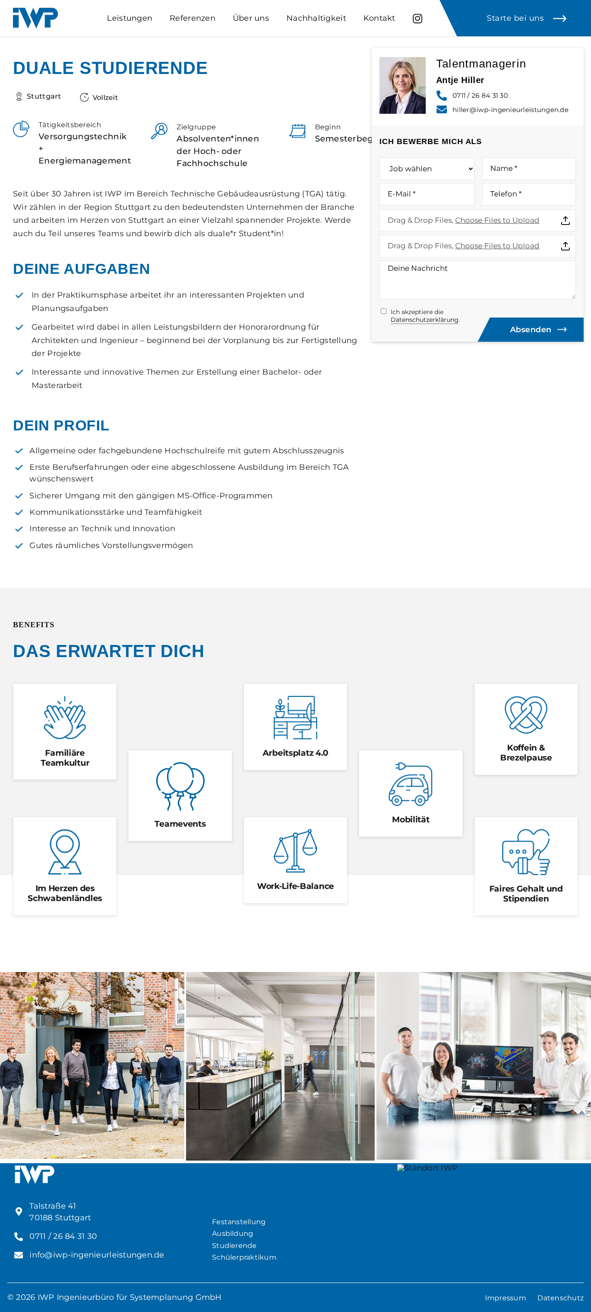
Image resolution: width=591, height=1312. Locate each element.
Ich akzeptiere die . (425, 316)
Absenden (531, 329)
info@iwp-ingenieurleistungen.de (96, 1255)
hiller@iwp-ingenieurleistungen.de (511, 110)
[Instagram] (417, 18)
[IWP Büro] (280, 976)
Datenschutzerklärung (425, 320)
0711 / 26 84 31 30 (480, 95)
